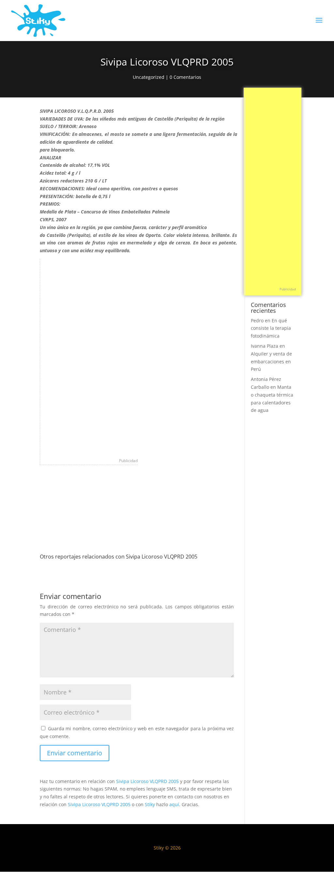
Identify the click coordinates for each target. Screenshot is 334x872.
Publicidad (128, 460)
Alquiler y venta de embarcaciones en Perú (271, 361)
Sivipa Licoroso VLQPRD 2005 (147, 781)
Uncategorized (148, 77)
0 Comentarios (185, 77)
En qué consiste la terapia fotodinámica (271, 328)
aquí (174, 804)
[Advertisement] (89, 357)
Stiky (150, 804)
